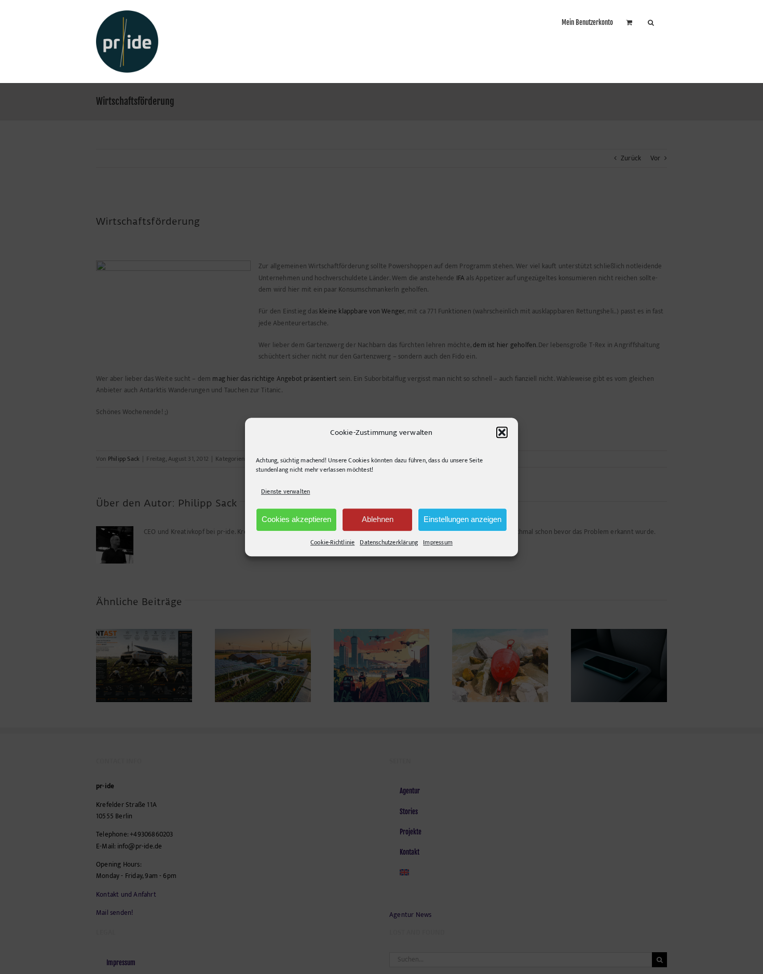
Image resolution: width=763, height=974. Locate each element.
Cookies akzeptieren (296, 519)
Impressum (438, 542)
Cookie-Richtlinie (332, 542)
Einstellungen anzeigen (462, 519)
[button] (502, 433)
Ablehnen (377, 519)
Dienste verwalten (285, 492)
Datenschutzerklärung (389, 542)
